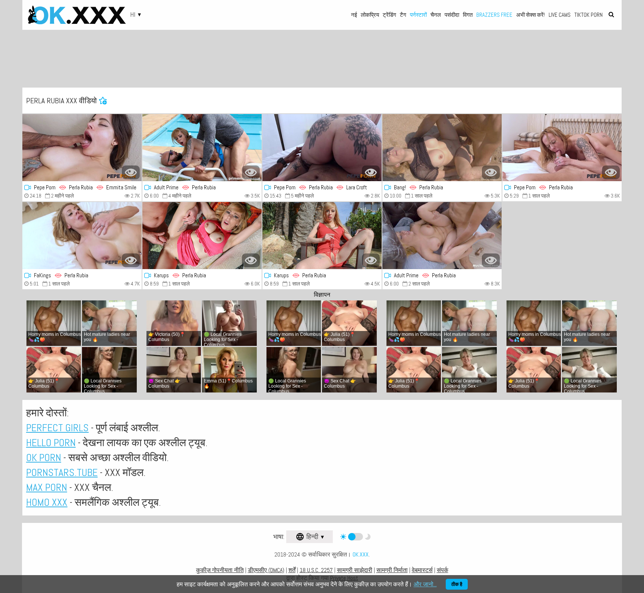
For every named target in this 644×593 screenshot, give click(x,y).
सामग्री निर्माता (392, 570)
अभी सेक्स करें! (530, 14)
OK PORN (43, 457)
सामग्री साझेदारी (354, 570)
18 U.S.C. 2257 (316, 570)
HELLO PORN (51, 442)
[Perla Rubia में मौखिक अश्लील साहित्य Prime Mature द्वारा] (202, 147)
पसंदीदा (452, 14)
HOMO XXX (46, 502)
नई (354, 14)
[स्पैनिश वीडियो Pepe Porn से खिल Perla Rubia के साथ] (562, 147)
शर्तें (292, 570)
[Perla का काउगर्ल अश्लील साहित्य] (82, 235)
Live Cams (560, 14)
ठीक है (456, 584)
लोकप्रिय (370, 14)
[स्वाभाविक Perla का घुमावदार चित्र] (202, 235)
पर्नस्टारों (418, 14)
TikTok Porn (588, 14)
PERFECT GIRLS (57, 427)
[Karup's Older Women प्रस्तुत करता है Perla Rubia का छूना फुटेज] (322, 235)
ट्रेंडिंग (389, 14)
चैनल (435, 14)
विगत (468, 14)
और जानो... (425, 584)
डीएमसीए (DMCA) (266, 570)
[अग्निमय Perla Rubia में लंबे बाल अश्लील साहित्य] (442, 235)
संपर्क (442, 570)
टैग (403, 14)
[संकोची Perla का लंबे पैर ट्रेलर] (442, 147)
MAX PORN (46, 487)
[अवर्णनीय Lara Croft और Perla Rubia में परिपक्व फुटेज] (322, 147)
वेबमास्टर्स (422, 570)
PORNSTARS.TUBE (62, 472)
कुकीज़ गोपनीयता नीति (220, 570)
